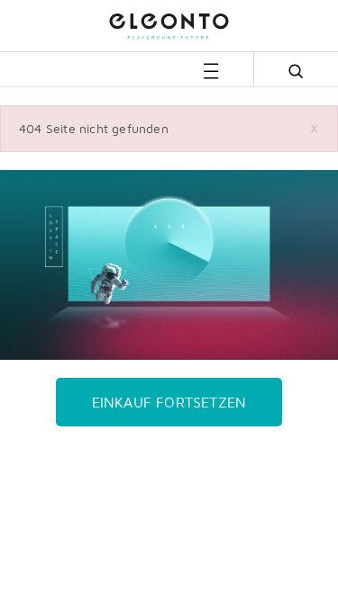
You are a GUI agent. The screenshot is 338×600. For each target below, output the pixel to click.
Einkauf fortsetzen (169, 402)
